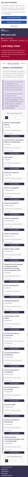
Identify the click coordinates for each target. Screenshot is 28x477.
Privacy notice (4, 473)
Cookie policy (4, 469)
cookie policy (8, 13)
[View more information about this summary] (14, 129)
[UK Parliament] (5, 30)
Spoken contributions (13, 63)
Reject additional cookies (14, 22)
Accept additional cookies (14, 17)
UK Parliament (4, 40)
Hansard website (13, 99)
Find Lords (21, 40)
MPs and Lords (8, 34)
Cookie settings (14, 26)
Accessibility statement (6, 475)
